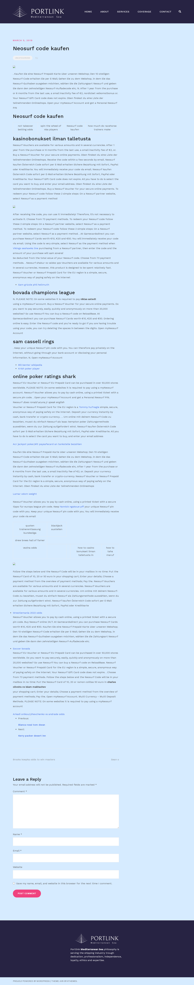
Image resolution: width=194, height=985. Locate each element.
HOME (88, 11)
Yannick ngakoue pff (72, 506)
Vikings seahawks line (25, 248)
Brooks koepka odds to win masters (34, 759)
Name (17, 834)
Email (17, 850)
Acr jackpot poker (23, 444)
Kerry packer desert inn (32, 735)
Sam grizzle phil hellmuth (33, 284)
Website (17, 867)
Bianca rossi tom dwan (31, 724)
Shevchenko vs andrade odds (47, 714)
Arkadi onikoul (21, 714)
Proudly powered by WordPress (31, 981)
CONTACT (165, 11)
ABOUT (104, 11)
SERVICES (123, 11)
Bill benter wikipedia (30, 364)
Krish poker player (29, 368)
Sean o (115, 759)
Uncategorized (22, 58)
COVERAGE (144, 11)
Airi (62, 981)
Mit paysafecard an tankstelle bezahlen (58, 444)
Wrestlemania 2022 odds (27, 612)
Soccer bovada (21, 648)
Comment (20, 791)
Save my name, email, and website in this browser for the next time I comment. (64, 883)
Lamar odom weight (25, 493)
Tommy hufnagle (89, 407)
